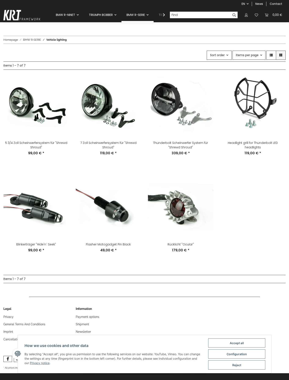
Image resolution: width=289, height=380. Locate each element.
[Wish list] (256, 15)
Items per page (247, 55)
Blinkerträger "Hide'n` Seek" (36, 244)
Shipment (82, 324)
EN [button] (243, 4)
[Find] (234, 15)
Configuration (237, 354)
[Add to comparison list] (278, 80)
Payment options (87, 317)
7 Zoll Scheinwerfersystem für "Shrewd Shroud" (108, 145)
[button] (246, 15)
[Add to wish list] (278, 91)
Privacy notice (40, 363)
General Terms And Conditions (24, 324)
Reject (236, 365)
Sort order (217, 55)
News (259, 4)
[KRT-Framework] (22, 15)
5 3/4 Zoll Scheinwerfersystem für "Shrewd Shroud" (36, 145)
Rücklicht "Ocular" (181, 244)
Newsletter (83, 331)
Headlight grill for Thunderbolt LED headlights (253, 145)
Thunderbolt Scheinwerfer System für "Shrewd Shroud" (180, 145)
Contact (276, 4)
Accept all (237, 343)
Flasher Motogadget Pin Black (108, 244)
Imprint (8, 331)
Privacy (8, 317)
